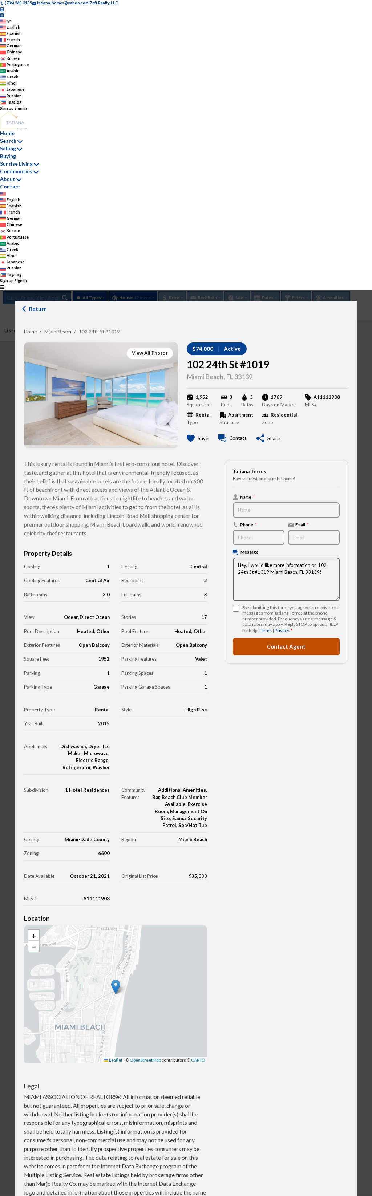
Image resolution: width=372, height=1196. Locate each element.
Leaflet (115, 1060)
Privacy (282, 630)
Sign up (7, 108)
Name (247, 496)
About (7, 179)
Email (302, 524)
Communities (16, 171)
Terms (265, 630)
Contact (10, 186)
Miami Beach (57, 332)
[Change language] (5, 21)
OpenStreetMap (145, 1060)
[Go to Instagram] (2, 9)
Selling (8, 148)
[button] (115, 987)
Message (249, 551)
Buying (8, 156)
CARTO (198, 1060)
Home (30, 332)
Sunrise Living (16, 164)
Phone (248, 524)
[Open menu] (2, 287)
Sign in (21, 108)
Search (8, 141)
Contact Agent (286, 646)
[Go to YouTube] (2, 14)
